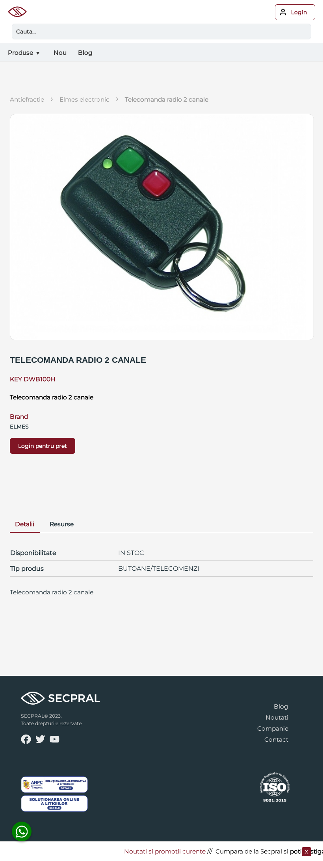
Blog (281, 706)
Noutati (276, 717)
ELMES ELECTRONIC (84, 99)
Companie (272, 728)
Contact (276, 739)
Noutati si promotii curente (158, 851)
